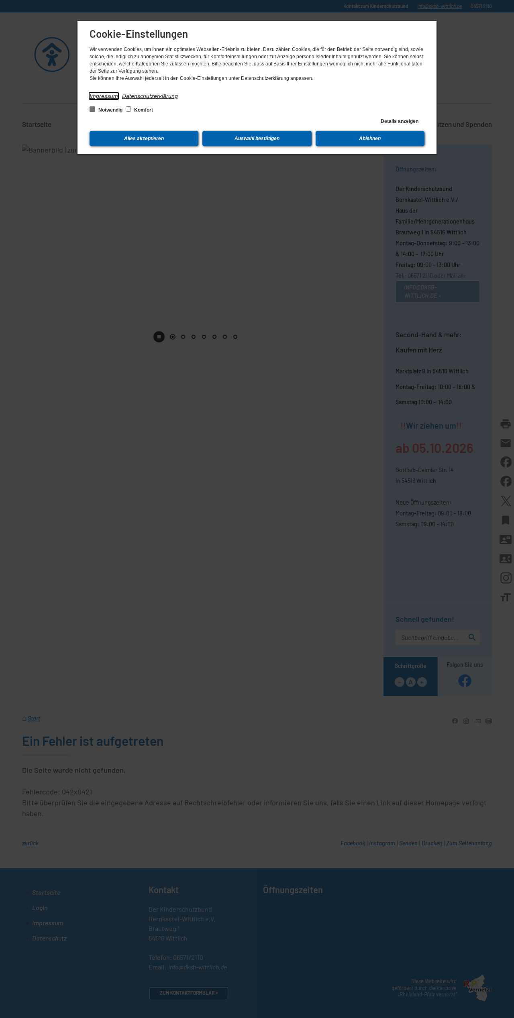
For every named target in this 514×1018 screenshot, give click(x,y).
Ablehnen (370, 138)
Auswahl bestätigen (257, 138)
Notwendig (110, 110)
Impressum (104, 96)
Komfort (143, 110)
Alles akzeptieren (144, 138)
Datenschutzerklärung (150, 96)
